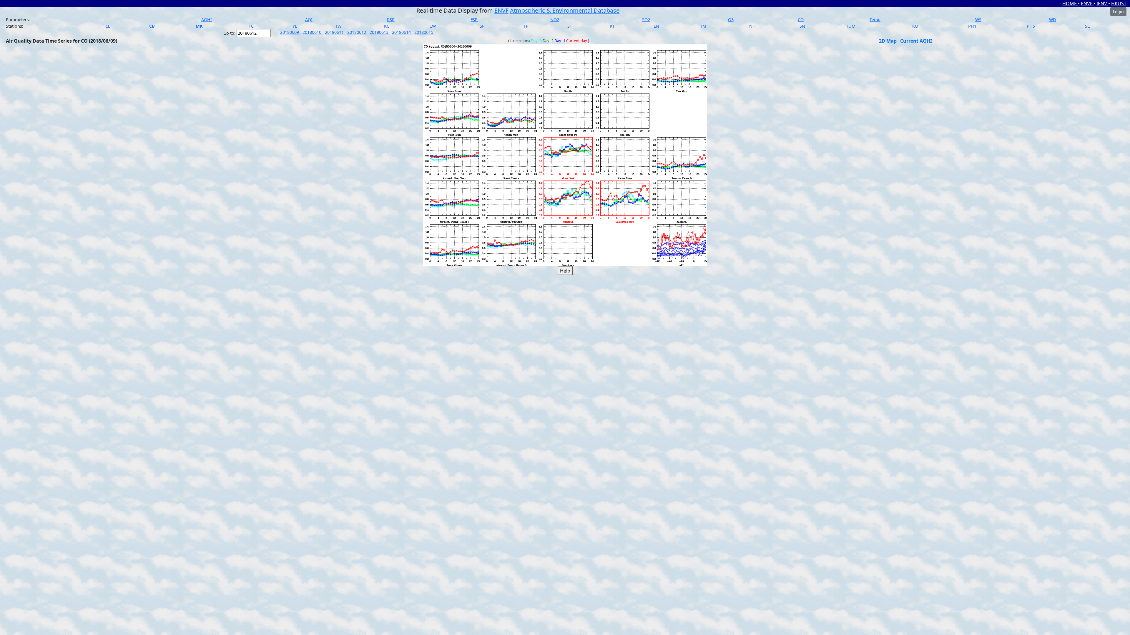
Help (565, 271)
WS (978, 19)
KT (612, 26)
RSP (391, 19)
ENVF (1087, 3)
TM (703, 26)
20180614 (402, 32)
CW (432, 26)
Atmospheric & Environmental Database (564, 10)
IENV (1102, 3)
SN (802, 26)
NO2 (554, 19)
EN (656, 26)
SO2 (646, 19)
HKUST (1118, 3)
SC (1087, 26)
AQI (309, 19)
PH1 (972, 26)
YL (295, 26)
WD (1052, 19)
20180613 (380, 32)
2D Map (888, 41)
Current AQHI (916, 41)
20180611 (335, 32)
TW (338, 26)
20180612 (357, 32)
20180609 (290, 32)
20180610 (313, 32)
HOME (1070, 3)
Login (1118, 11)
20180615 (424, 32)
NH (752, 26)
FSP (474, 19)
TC (251, 26)
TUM (850, 26)
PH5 (1031, 26)
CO (801, 19)
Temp (875, 19)
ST (569, 26)
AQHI (206, 19)
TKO (914, 26)
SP (482, 26)
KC (386, 26)
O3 (731, 19)
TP (526, 26)
